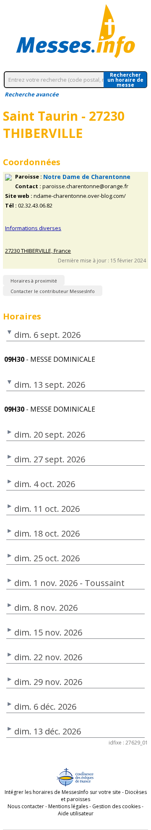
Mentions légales (68, 806)
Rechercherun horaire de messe (125, 80)
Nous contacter (26, 806)
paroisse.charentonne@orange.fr (85, 186)
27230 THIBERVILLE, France (38, 251)
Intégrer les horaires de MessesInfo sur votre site (63, 792)
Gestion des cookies (116, 806)
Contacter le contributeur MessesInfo (52, 291)
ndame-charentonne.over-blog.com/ (80, 196)
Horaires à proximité (33, 281)
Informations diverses (33, 228)
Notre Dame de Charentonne (86, 177)
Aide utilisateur (76, 813)
